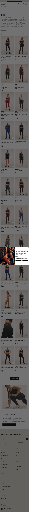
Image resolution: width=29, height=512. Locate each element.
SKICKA (21, 260)
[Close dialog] (28, 247)
